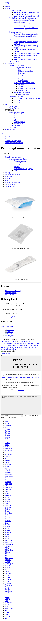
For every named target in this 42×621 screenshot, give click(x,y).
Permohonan (9, 63)
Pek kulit (17, 100)
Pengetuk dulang (15, 32)
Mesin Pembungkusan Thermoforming (22, 18)
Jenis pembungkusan (16, 96)
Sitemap (14, 341)
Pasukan (16, 118)
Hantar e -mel (5, 353)
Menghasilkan (23, 81)
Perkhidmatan (18, 124)
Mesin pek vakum (12, 345)
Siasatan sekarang (7, 326)
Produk (7, 8)
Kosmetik (21, 85)
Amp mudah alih (24, 341)
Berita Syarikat (14, 108)
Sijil (15, 120)
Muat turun (13, 127)
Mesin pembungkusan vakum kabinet (26, 59)
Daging (20, 75)
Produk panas (5, 341)
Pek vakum (17, 102)
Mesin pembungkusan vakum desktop (27, 53)
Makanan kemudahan (25, 71)
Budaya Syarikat (19, 122)
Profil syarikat (18, 114)
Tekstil (20, 87)
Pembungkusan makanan (22, 67)
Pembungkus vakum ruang (10, 343)
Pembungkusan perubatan (22, 92)
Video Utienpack (15, 126)
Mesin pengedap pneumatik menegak (26, 16)
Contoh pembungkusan (17, 65)
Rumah (7, 6)
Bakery (20, 69)
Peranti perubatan (24, 94)
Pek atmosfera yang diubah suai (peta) (27, 98)
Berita (7, 104)
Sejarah (16, 116)
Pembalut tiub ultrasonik (22, 14)
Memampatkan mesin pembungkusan (26, 12)
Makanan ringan (10, 186)
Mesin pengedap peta (14, 347)
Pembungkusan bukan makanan (24, 83)
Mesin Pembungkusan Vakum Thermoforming (24, 21)
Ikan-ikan (21, 73)
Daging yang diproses (25, 79)
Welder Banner (14, 61)
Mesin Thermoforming (13, 291)
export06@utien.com (12, 317)
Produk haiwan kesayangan (27, 88)
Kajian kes (13, 106)
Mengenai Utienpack (16, 112)
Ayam (20, 77)
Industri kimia (22, 90)
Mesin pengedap (15, 10)
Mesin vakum (9, 295)
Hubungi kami (10, 129)
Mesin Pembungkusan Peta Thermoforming (23, 25)
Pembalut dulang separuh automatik (26, 34)
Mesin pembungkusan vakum (19, 40)
